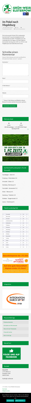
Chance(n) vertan (8, 332)
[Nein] (29, 398)
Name (4, 78)
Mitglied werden (6, 391)
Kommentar (5, 62)
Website (4, 93)
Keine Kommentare (20, 29)
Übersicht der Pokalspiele (10, 328)
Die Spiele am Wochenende (10, 325)
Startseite (4, 389)
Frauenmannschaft (7, 29)
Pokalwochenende (8, 322)
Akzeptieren (10, 400)
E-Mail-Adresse (6, 85)
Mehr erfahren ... (20, 400)
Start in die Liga (7, 335)
